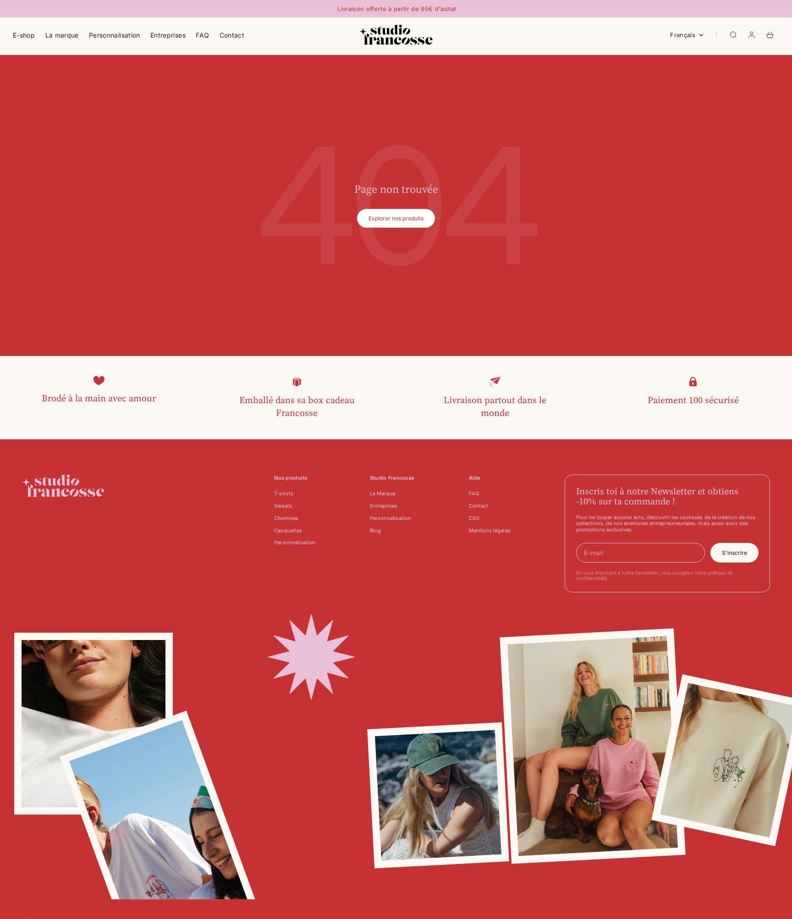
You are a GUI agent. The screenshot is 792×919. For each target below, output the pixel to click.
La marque (62, 35)
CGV (474, 518)
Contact (232, 35)
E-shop (24, 35)
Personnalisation (114, 35)
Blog (375, 530)
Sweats (283, 506)
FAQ (202, 35)
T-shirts (283, 493)
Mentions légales (490, 530)
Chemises (286, 518)
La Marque (383, 493)
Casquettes (288, 530)
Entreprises (168, 35)
